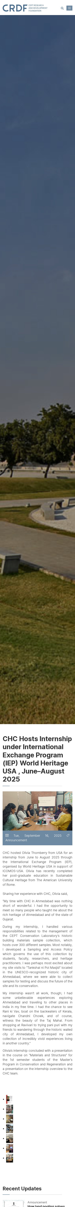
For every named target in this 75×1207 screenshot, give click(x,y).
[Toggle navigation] (69, 8)
